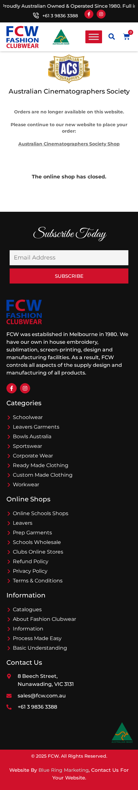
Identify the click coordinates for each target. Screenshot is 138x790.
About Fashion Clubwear (44, 619)
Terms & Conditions (38, 581)
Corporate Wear (33, 456)
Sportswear (27, 446)
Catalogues (27, 609)
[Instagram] (101, 14)
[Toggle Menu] (94, 37)
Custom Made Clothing (43, 475)
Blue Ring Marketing (64, 770)
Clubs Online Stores (38, 552)
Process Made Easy (37, 638)
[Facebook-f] (88, 14)
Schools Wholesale (37, 542)
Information (28, 629)
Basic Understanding (40, 648)
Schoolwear (28, 417)
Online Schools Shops (40, 513)
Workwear (26, 484)
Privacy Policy (30, 571)
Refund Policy (30, 561)
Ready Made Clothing (40, 465)
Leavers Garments (36, 427)
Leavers (22, 523)
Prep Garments (32, 533)
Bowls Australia (32, 436)
